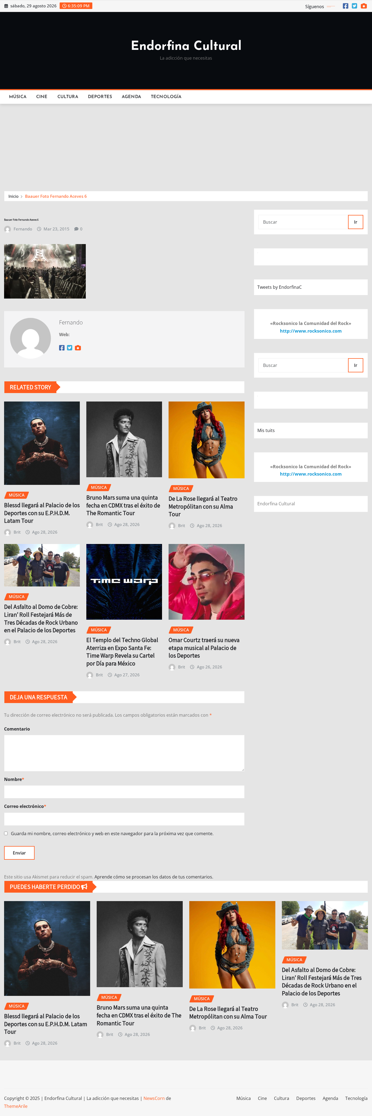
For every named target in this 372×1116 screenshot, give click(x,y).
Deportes (100, 97)
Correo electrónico (25, 806)
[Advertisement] (186, 145)
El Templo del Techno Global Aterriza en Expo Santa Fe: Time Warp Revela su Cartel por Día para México (122, 651)
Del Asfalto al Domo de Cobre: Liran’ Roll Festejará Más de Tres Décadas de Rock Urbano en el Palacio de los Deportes (41, 618)
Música (17, 97)
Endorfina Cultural (186, 46)
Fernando (23, 229)
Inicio (13, 196)
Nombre (14, 779)
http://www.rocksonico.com (311, 331)
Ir (355, 222)
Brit (17, 532)
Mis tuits (266, 430)
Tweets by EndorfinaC (279, 287)
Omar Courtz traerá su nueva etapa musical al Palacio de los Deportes (204, 647)
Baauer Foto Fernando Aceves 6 (56, 196)
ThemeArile (16, 1106)
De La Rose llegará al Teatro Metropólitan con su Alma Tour (203, 506)
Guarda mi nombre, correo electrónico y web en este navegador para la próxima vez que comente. (112, 834)
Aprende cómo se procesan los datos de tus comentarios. (153, 877)
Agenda (131, 97)
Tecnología (166, 97)
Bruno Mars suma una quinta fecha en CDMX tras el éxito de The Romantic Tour (123, 505)
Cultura (67, 97)
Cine (42, 97)
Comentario (17, 729)
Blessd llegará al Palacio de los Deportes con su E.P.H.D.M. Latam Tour (42, 512)
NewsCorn (154, 1098)
